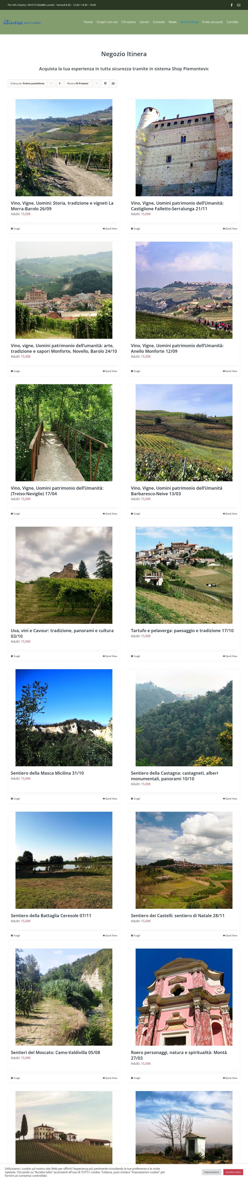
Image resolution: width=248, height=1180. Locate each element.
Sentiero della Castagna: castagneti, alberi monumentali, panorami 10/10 (174, 775)
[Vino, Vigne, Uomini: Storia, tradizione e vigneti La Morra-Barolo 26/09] (64, 147)
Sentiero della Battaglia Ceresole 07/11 (51, 915)
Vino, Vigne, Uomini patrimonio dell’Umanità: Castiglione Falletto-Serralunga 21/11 (177, 205)
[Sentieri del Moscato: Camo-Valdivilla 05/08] (64, 997)
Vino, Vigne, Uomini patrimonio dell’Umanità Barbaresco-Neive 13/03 (176, 490)
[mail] (238, 5)
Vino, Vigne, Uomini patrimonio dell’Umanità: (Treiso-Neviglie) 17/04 (57, 490)
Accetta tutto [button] (233, 1172)
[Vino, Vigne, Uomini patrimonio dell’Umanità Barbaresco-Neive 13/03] (184, 432)
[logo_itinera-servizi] (22, 21)
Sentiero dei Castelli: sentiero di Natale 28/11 (178, 915)
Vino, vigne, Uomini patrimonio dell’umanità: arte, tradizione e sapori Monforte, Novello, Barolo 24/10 (64, 348)
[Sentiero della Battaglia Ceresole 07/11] (64, 860)
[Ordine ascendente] (59, 83)
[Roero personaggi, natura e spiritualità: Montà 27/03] (184, 997)
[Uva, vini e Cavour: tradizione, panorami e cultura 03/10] (64, 575)
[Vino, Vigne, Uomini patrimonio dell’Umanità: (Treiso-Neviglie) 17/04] (64, 432)
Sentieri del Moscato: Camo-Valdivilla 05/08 (55, 1052)
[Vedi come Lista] (113, 83)
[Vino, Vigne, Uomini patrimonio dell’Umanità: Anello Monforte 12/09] (184, 290)
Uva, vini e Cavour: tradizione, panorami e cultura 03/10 (62, 633)
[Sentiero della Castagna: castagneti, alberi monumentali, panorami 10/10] (184, 717)
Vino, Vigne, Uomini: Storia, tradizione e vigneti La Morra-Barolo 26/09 (62, 205)
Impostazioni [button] (211, 1172)
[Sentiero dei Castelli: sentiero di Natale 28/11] (184, 860)
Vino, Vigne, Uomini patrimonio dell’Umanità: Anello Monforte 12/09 (177, 348)
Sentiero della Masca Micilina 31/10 (47, 773)
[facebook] (231, 5)
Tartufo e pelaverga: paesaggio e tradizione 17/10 (182, 630)
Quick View (111, 228)
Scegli (17, 228)
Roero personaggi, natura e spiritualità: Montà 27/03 (179, 1055)
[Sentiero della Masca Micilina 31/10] (64, 717)
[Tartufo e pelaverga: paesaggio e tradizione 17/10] (184, 575)
